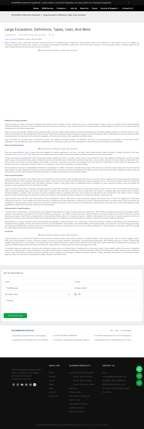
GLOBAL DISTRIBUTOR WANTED (65, 335)
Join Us (52, 380)
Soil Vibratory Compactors (79, 396)
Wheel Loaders (75, 392)
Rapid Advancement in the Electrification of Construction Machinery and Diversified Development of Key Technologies (114, 340)
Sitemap (92, 425)
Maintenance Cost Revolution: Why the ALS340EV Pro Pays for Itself (31, 340)
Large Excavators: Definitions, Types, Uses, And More (64, 15)
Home (51, 373)
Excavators (73, 388)
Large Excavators (11, 39)
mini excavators (21, 154)
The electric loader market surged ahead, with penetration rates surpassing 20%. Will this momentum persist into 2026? (72, 340)
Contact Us (53, 396)
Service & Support (126, 330)
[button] (133, 8)
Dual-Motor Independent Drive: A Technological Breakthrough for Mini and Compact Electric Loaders (30, 336)
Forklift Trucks (74, 400)
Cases (117, 330)
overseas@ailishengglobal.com (115, 376)
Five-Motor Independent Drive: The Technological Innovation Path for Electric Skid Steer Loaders (114, 335)
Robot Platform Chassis (78, 404)
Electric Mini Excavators (83, 376)
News (51, 388)
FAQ (111, 330)
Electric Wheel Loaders (83, 380)
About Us (52, 392)
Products (52, 376)
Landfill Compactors (77, 408)
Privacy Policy (103, 425)
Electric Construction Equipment (81, 373)
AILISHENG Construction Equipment (25, 15)
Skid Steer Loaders (76, 411)
